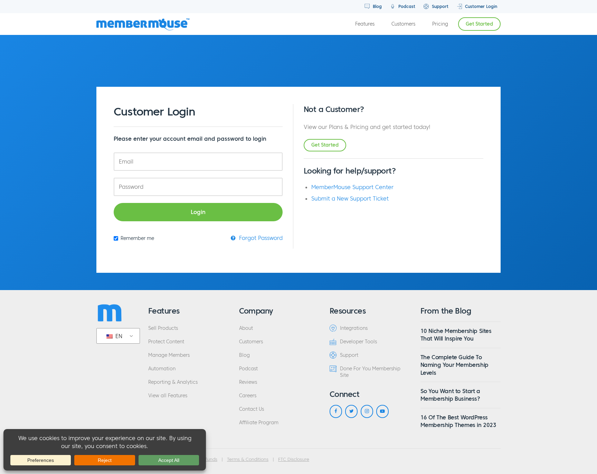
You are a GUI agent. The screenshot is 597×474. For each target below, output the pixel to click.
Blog (376, 6)
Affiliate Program (258, 423)
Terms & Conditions (247, 459)
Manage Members (169, 355)
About (246, 328)
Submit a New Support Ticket (350, 198)
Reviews (248, 382)
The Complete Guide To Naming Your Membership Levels (454, 365)
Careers (247, 396)
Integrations (354, 328)
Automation (162, 369)
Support (439, 6)
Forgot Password (260, 237)
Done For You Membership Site (370, 372)
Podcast (406, 6)
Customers (403, 24)
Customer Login (480, 6)
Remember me (137, 238)
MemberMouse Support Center (352, 187)
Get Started (479, 24)
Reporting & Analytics (173, 382)
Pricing (440, 24)
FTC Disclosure (293, 459)
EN (118, 336)
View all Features (167, 396)
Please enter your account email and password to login (190, 138)
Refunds (208, 459)
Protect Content (166, 342)
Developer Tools (358, 342)
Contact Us (251, 409)
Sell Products (163, 328)
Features (365, 24)
